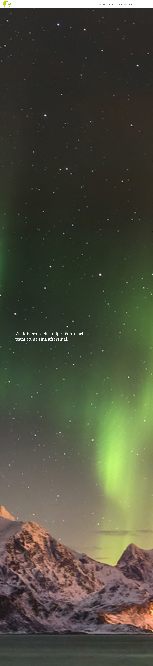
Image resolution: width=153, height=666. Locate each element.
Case (125, 4)
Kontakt (137, 4)
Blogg (130, 4)
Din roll (111, 4)
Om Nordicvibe (102, 4)
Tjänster (118, 4)
